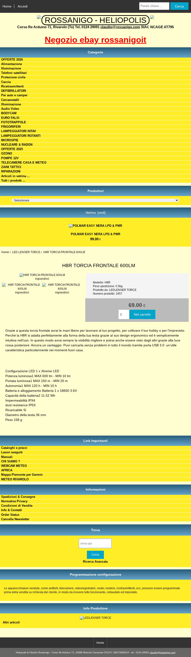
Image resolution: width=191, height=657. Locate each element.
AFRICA (6, 470)
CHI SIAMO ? (10, 461)
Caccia (6, 82)
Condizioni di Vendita (16, 505)
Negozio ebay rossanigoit (95, 40)
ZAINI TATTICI (11, 167)
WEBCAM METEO (14, 466)
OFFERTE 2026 (12, 59)
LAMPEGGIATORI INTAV (18, 131)
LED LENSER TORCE (26, 252)
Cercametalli (10, 100)
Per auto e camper (14, 95)
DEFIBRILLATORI (13, 91)
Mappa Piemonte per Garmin (22, 474)
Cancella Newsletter (15, 519)
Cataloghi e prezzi (14, 448)
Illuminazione (11, 68)
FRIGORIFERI (11, 126)
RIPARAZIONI (10, 171)
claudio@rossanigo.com (120, 27)
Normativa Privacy (14, 501)
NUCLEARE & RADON (16, 144)
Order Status (10, 514)
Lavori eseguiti (12, 452)
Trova (95, 530)
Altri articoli (11, 622)
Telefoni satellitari (14, 73)
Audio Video (10, 108)
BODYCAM (9, 113)
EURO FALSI (10, 118)
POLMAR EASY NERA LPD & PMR (95, 234)
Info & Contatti (11, 510)
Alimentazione (11, 64)
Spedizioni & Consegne (18, 497)
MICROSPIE (9, 140)
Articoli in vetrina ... (15, 176)
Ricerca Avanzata (95, 561)
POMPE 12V (10, 158)
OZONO (6, 153)
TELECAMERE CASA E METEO (23, 162)
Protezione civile (13, 77)
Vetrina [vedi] (95, 212)
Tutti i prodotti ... (13, 180)
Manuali (7, 457)
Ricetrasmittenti (12, 86)
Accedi (22, 6)
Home (7, 6)
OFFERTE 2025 (12, 149)
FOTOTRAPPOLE (13, 122)
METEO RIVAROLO (15, 479)
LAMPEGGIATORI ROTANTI (21, 136)
